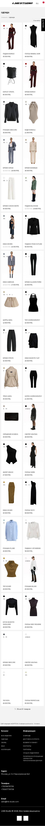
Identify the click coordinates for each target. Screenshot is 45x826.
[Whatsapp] (25, 818)
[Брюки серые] (11, 150)
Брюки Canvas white (11, 206)
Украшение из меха (10, 434)
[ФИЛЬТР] (43, 29)
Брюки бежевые (31, 168)
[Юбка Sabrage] (11, 264)
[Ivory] (26, 672)
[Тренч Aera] (11, 378)
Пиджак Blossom (31, 206)
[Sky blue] (4, 520)
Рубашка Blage (30, 586)
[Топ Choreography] (33, 302)
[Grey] (4, 140)
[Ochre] (4, 482)
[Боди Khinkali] (33, 112)
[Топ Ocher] (11, 569)
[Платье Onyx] (33, 493)
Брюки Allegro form (33, 282)
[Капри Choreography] (33, 378)
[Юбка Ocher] (11, 493)
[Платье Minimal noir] (33, 36)
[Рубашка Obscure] (11, 112)
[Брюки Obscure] (11, 645)
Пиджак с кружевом (32, 548)
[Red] (4, 26)
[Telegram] (19, 818)
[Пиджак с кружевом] (33, 531)
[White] (4, 178)
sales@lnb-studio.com (10, 802)
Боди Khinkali (30, 130)
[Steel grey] (4, 102)
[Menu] (2, 3)
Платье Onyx (29, 510)
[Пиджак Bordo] (11, 36)
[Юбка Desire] (11, 226)
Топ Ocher (7, 586)
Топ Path (6, 700)
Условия (37, 723)
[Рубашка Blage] (33, 569)
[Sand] (26, 102)
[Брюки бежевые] (33, 150)
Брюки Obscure (9, 662)
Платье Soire (30, 472)
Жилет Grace (8, 472)
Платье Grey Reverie (33, 624)
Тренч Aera (7, 396)
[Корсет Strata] (11, 74)
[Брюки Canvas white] (11, 188)
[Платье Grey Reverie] (33, 607)
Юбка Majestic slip (32, 358)
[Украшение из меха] (11, 417)
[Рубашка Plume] (11, 531)
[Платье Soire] (33, 455)
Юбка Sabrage (8, 282)
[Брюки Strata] (11, 340)
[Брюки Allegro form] (33, 264)
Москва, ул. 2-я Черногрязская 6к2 (15, 774)
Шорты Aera (7, 320)
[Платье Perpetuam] (33, 683)
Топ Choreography (32, 320)
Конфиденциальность (26, 723)
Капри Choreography (33, 396)
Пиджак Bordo (8, 54)
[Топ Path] (11, 683)
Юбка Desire (7, 244)
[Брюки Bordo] (33, 74)
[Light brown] (4, 406)
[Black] (26, 26)
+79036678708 (7, 786)
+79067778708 (7, 789)
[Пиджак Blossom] (33, 188)
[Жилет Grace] (11, 455)
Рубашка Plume (9, 548)
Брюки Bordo (30, 92)
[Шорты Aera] (11, 302)
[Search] (5, 3)
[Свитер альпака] (33, 417)
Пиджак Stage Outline (33, 244)
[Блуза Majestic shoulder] (11, 607)
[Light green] (26, 178)
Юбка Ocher (7, 510)
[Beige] (26, 140)
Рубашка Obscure (10, 130)
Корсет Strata (8, 92)
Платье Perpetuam (32, 700)
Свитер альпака (31, 434)
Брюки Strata (8, 358)
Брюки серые (8, 168)
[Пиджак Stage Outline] (33, 226)
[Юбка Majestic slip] (33, 340)
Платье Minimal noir (32, 54)
